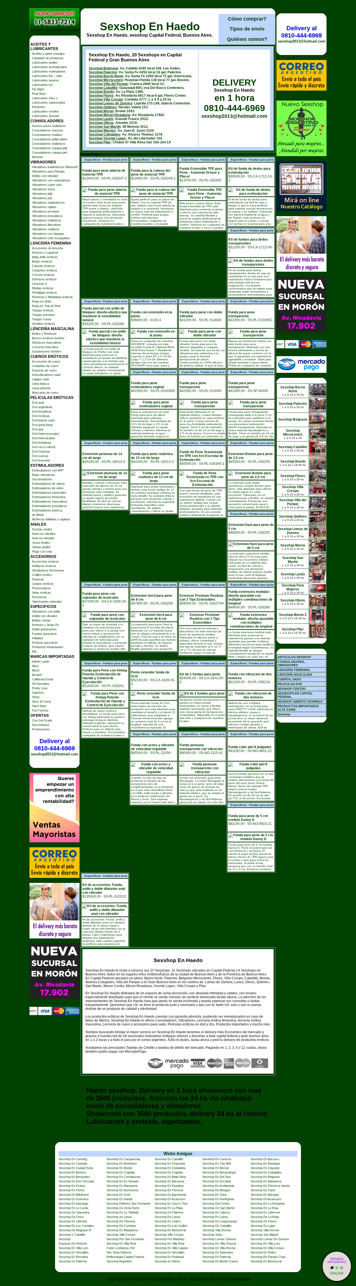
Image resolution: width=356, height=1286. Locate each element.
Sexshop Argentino (119, 1261)
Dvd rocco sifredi (43, 447)
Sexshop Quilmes (103, 107)
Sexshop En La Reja (264, 1208)
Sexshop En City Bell (216, 1163)
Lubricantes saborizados (48, 102)
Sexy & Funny (41, 701)
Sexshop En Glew (214, 1194)
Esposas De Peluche (73, 1243)
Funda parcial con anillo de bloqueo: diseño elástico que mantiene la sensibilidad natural (104, 314)
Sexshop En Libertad (73, 1221)
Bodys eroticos (42, 261)
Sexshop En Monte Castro (220, 1261)
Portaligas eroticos (44, 292)
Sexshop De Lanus (168, 1216)
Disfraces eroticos (44, 279)
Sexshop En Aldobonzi (74, 1194)
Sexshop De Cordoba (121, 1225)
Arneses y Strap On (45, 624)
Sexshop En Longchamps (219, 1221)
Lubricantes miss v (45, 98)
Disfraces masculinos (46, 342)
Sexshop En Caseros (216, 1159)
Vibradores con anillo (46, 611)
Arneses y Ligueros (45, 252)
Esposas (38, 579)
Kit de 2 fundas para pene (200, 674)
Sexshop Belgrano (103, 68)
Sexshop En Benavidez (74, 1176)
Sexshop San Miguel (264, 1234)
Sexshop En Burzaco (265, 1159)
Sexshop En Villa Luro (265, 1243)
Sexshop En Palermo (73, 1261)
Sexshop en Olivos (167, 1261)
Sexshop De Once (71, 1216)
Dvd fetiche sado (43, 420)
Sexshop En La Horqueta (268, 1203)
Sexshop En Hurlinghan (218, 1199)
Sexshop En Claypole (265, 1168)
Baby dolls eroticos (45, 257)
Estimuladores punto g (47, 510)
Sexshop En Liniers (168, 1221)
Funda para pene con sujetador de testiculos (100, 596)
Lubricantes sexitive (45, 111)
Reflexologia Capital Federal (125, 1256)
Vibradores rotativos (45, 229)
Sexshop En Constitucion (123, 1176)
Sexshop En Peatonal (169, 1256)
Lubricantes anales (45, 62)
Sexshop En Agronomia (170, 1194)
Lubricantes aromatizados (49, 67)
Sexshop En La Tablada (123, 1212)
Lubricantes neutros (45, 80)
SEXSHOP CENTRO (292, 688)
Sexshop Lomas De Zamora (270, 1239)
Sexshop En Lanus (215, 1216)
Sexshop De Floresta (121, 1221)
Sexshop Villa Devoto (216, 1230)
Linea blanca (40, 383)
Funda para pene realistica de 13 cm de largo (152, 456)
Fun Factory (40, 710)
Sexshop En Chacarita (170, 1163)
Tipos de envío (246, 29)
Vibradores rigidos (44, 207)
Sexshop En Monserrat (170, 1230)
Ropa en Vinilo (41, 301)
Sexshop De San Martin (218, 1208)
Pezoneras (39, 597)
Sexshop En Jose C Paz (171, 1203)
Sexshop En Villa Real (121, 1243)
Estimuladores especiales (49, 492)
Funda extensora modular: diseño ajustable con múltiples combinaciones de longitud (250, 597)
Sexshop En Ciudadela (170, 1168)
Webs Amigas (178, 1153)
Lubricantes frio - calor (47, 76)
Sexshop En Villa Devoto (219, 1248)
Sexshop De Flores (264, 1221)
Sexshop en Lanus (119, 1216)
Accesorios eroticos (45, 561)
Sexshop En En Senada (123, 1181)
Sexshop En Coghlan (121, 1172)
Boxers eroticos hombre (48, 338)
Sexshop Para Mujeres (293, 587)
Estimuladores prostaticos (49, 506)
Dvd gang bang (42, 424)
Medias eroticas (42, 288)
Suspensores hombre (46, 351)
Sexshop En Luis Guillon (171, 1225)
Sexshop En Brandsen (122, 1163)
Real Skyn (39, 93)
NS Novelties (41, 683)
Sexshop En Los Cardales (76, 1225)
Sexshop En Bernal (215, 1168)
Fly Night (38, 89)
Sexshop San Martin (104, 127)
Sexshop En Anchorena (122, 1190)
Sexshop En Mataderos (122, 1230)
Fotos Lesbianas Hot (121, 1248)
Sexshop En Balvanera (266, 1181)
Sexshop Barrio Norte (106, 76)
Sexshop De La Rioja (265, 1216)
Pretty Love (40, 688)
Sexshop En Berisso (72, 1172)
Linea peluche (41, 388)
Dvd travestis (41, 460)
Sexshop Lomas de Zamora (110, 103)
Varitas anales (41, 547)
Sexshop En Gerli (118, 1194)
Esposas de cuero (44, 370)
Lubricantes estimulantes (49, 71)
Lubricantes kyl (42, 84)
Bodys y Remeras (44, 333)
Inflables (37, 638)
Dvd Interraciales (43, 438)
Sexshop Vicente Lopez (107, 138)
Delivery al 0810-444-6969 (54, 745)
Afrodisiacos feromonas (48, 570)
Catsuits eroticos (43, 266)
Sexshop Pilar (100, 142)
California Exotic (43, 679)
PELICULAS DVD (290, 684)
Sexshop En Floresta (169, 1190)
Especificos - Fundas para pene (106, 159)
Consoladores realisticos (48, 143)
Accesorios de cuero (46, 361)
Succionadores (42, 479)
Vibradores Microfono (46, 224)
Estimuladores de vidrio (47, 488)
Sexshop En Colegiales (266, 1172)
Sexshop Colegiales (104, 134)
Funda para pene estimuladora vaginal (147, 385)
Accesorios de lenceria (47, 248)
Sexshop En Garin (263, 1190)
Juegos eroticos (43, 583)
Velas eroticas (41, 592)
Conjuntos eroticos (44, 270)
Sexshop (65, 1239)
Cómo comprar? (247, 19)
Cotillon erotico (42, 574)
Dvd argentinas (42, 407)
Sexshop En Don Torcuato (76, 1181)
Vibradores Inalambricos (48, 202)
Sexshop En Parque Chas (268, 1256)
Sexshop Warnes (102, 131)
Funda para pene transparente (241, 314)
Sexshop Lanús (101, 119)
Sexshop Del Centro (216, 1203)
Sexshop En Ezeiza (72, 1185)
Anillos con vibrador (45, 176)
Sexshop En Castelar (73, 1163)
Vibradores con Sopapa (48, 233)
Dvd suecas (40, 456)
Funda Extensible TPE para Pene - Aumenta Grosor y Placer (201, 172)
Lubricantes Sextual (45, 116)
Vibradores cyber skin (47, 184)
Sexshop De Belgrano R (75, 1230)
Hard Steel (39, 706)
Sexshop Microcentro (106, 80)
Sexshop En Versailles (74, 1252)
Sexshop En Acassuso (170, 1199)
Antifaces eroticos (44, 566)
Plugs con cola (42, 551)
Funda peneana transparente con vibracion (201, 747)
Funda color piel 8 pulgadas (249, 747)
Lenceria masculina (45, 347)
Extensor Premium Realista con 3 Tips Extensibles (201, 597)
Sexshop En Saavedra (217, 1252)
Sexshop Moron (101, 111)
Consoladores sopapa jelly (50, 148)
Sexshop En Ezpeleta (169, 1185)
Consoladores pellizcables (49, 139)
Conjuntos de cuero (45, 366)
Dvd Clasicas (41, 451)
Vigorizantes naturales (47, 601)
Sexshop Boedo (101, 92)
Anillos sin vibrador (44, 616)
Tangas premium (43, 314)
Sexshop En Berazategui (219, 1172)
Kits (34, 651)
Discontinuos (41, 724)
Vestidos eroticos (43, 323)
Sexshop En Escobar (216, 1181)
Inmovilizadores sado (46, 374)
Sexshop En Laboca (216, 1212)
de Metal (37, 514)
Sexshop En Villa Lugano (171, 1248)
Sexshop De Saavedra (74, 1212)
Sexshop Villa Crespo (106, 99)
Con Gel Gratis (42, 720)
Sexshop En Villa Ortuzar (219, 1243)
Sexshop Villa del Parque (108, 84)
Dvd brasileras (42, 411)
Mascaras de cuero (45, 392)
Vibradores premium (45, 211)
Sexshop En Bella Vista (170, 1176)
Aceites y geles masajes (48, 53)
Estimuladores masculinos (49, 501)
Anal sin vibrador (43, 538)
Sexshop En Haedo (150, 26)
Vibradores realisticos (46, 220)
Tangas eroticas (43, 310)
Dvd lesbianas (41, 442)
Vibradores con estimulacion (51, 180)
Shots (36, 697)
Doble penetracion (44, 629)
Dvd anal (38, 402)
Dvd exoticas (41, 416)
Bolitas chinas (41, 620)
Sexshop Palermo (103, 72)
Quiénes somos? (247, 39)
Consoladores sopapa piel (49, 152)
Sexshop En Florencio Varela (270, 1185)
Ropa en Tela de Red (46, 306)
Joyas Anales (41, 542)
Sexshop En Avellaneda (218, 1185)
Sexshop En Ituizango (73, 1203)
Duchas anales (42, 529)
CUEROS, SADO (289, 679)
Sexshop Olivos (101, 123)
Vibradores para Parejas (48, 171)
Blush (35, 670)
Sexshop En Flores (72, 1190)
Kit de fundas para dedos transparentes (248, 241)
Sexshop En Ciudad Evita (76, 1168)
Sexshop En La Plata (169, 1208)
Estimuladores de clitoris (48, 483)
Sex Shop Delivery (119, 1252)
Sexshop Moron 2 (292, 615)
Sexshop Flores (101, 96)
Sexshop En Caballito (169, 1159)
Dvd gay (37, 429)
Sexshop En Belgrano (265, 1176)
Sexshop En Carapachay (123, 1159)
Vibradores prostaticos (47, 216)
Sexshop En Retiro (263, 1252)
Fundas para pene (44, 633)
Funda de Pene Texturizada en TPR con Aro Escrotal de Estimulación (201, 456)
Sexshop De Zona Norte (123, 1208)
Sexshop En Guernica (73, 1199)
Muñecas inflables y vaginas (51, 519)
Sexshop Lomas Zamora (219, 1239)
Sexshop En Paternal (216, 1256)
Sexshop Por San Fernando (125, 1239)
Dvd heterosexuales (45, 433)
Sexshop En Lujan (263, 1225)
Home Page (90, 154)
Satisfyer (38, 692)
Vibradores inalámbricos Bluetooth (55, 167)
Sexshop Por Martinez (170, 1239)
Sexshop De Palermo (169, 1212)
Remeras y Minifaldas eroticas (52, 297)
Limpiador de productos (48, 58)
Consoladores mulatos (47, 134)
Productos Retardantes (47, 647)
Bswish (37, 674)
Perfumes (38, 107)
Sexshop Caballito (103, 88)
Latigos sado (40, 379)
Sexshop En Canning (73, 1159)
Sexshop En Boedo (119, 1168)
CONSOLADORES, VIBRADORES (291, 663)
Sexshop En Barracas (169, 1181)
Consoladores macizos (47, 130)
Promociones (41, 729)
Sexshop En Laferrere (265, 1212)
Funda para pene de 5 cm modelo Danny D (248, 818)
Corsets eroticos (43, 274)
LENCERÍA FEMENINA (294, 669)
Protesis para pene (45, 642)
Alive (35, 666)
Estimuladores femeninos (49, 497)
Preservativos (41, 588)
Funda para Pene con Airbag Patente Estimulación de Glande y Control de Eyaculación (104, 676)
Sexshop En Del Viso (216, 1176)
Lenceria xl (39, 283)
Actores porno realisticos (49, 126)
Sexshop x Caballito (72, 1234)
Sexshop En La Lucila (73, 1208)
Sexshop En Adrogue (265, 1194)
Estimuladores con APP (47, 470)
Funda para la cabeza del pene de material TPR (150, 172)
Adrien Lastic (41, 661)
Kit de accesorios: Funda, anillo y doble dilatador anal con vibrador (103, 889)
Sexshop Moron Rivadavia (109, 115)
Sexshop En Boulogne (265, 1163)
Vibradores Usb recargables (51, 238)
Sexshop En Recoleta (73, 1256)
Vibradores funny (43, 189)
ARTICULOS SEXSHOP (294, 657)
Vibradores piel (42, 198)
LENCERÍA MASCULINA (295, 674)
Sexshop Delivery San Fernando (128, 1203)
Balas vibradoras (43, 474)
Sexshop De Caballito (216, 1225)
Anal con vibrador (44, 533)
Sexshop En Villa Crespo (267, 1248)
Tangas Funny (41, 319)
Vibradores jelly (42, 193)
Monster (37, 157)
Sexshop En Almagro (216, 1190)
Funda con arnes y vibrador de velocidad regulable (152, 747)
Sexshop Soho (212, 1234)
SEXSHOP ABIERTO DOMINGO (300, 701)
